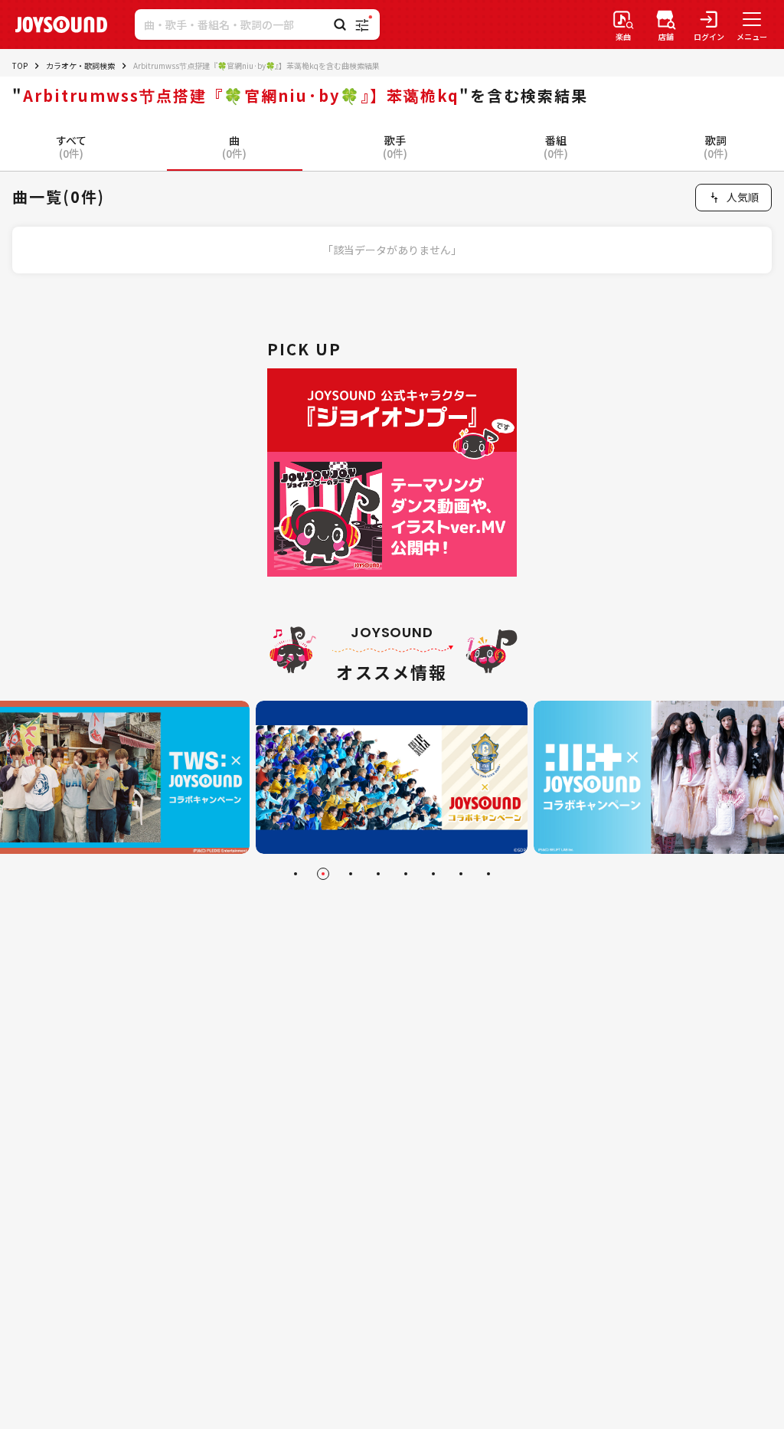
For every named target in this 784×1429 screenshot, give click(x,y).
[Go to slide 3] (350, 873)
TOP (20, 65)
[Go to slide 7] (460, 873)
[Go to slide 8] (488, 873)
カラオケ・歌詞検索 (80, 65)
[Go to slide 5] (405, 873)
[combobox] (733, 197)
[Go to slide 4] (378, 873)
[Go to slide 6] (433, 873)
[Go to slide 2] (323, 873)
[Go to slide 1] (295, 873)
